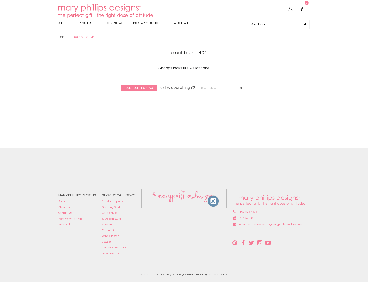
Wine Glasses (110, 236)
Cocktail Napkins (112, 201)
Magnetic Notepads (114, 247)
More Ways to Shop (70, 218)
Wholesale (65, 224)
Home (62, 37)
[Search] (241, 88)
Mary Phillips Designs (162, 274)
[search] (304, 24)
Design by (206, 274)
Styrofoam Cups (111, 218)
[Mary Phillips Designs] (106, 11)
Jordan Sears (219, 274)
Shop (61, 201)
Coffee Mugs (109, 212)
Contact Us (65, 212)
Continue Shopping (139, 87)
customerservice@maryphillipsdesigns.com (275, 224)
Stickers (107, 224)
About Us (64, 207)
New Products (110, 253)
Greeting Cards (111, 207)
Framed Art (109, 230)
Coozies (106, 241)
